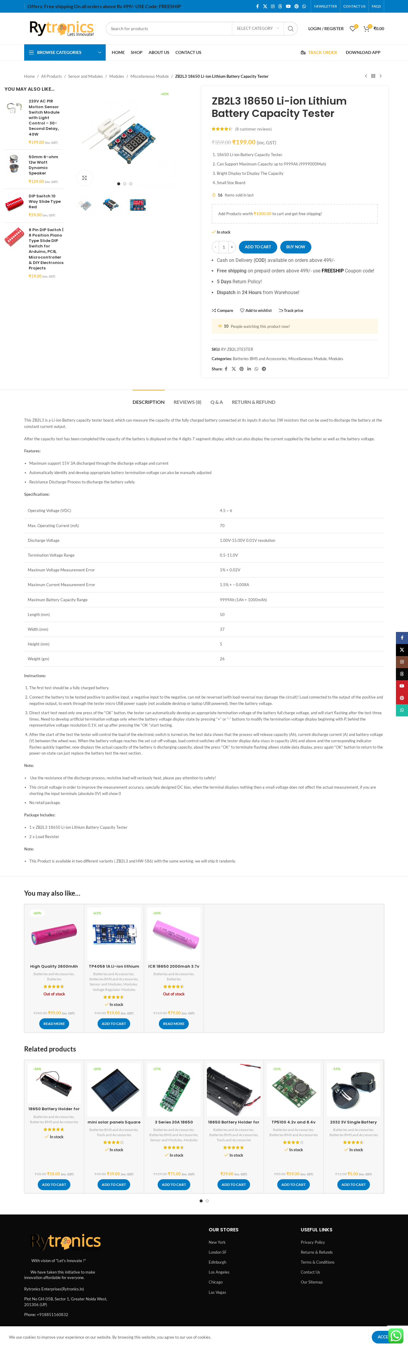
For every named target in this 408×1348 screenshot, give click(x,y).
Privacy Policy (313, 1242)
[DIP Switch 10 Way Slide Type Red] (14, 205)
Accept (385, 1336)
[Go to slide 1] (118, 183)
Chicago (216, 1282)
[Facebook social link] (257, 6)
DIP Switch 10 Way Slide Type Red (45, 201)
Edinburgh (217, 1262)
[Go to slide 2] (124, 183)
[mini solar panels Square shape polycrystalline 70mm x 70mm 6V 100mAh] (114, 1090)
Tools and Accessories (114, 1135)
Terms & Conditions (318, 1262)
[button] (114, 1023)
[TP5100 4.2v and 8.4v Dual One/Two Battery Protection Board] (293, 1090)
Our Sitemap (312, 1282)
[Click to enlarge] (84, 177)
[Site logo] (62, 28)
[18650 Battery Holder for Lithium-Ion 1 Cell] (54, 1083)
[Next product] (380, 76)
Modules (116, 76)
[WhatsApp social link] (304, 6)
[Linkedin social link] (249, 369)
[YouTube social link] (288, 6)
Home (29, 76)
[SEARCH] (291, 29)
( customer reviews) (253, 129)
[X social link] (265, 6)
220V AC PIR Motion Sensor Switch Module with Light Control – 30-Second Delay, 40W (44, 118)
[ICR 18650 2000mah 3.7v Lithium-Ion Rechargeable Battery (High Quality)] (174, 934)
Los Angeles (219, 1272)
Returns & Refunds (317, 1252)
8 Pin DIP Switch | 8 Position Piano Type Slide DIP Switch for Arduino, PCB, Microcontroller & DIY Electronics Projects (46, 249)
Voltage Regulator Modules (114, 989)
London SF (217, 1252)
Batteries (54, 979)
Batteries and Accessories (54, 974)
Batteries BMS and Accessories (260, 358)
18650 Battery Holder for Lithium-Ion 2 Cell (233, 1124)
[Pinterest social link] (296, 6)
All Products (51, 76)
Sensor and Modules (85, 76)
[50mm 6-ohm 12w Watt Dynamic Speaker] (14, 169)
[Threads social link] (280, 6)
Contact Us (310, 1272)
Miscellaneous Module (149, 76)
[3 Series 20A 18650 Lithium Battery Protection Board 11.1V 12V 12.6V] (174, 1090)
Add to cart (258, 246)
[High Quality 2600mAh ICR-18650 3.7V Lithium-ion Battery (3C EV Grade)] (54, 934)
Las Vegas (217, 1292)
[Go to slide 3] (130, 183)
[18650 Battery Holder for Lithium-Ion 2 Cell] (233, 1090)
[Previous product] (366, 76)
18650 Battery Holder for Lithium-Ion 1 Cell (54, 1111)
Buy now (295, 246)
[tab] (149, 399)
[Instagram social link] (272, 6)
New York (217, 1242)
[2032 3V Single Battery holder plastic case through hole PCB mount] (353, 1090)
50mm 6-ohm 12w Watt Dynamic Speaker (43, 165)
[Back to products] (373, 76)
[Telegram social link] (264, 369)
